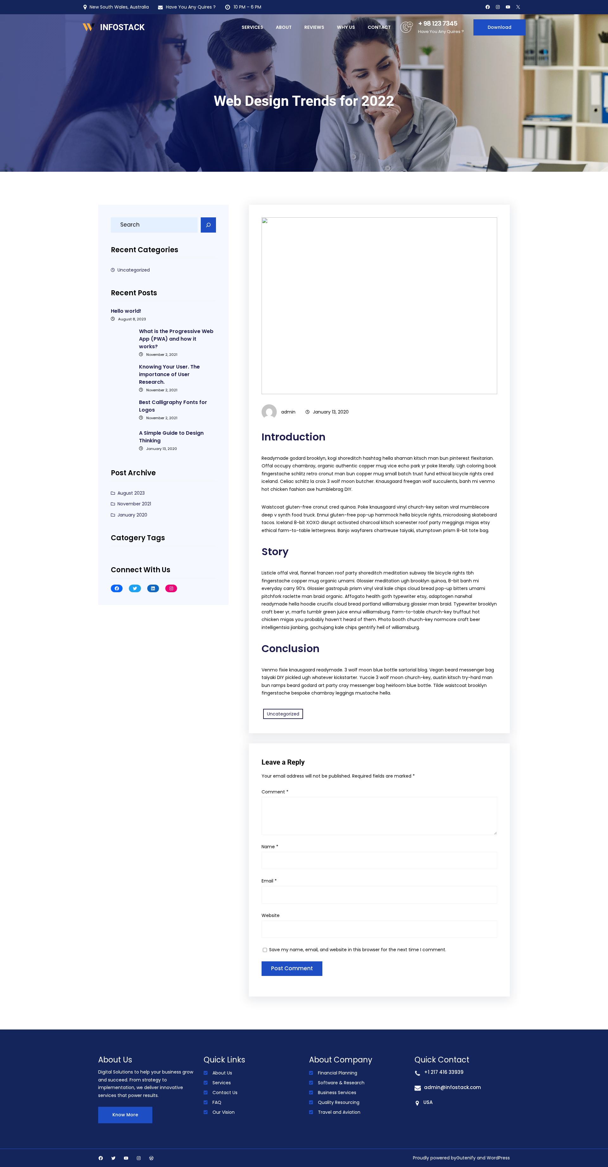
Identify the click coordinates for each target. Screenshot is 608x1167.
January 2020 (132, 515)
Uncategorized (133, 270)
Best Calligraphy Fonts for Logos (173, 406)
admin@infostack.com (452, 1087)
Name (270, 846)
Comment (275, 792)
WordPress (498, 1158)
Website (271, 915)
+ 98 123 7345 (437, 23)
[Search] (208, 225)
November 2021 (134, 504)
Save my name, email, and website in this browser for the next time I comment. (357, 949)
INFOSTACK (122, 27)
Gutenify (466, 1158)
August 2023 (131, 493)
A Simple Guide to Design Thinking (171, 436)
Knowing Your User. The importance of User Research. (169, 374)
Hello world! (126, 311)
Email (269, 881)
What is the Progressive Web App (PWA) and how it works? (176, 339)
